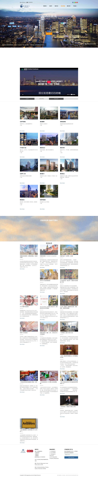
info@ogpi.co (23, 2)
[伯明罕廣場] (29, 113)
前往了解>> (49, 48)
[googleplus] (75, 2)
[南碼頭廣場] (69, 113)
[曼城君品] (69, 165)
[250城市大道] (29, 139)
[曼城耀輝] (49, 113)
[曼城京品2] (49, 139)
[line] (74, 2)
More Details (42, 267)
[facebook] (72, 2)
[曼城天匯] (69, 139)
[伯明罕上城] (29, 165)
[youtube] (77, 2)
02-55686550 (30, 2)
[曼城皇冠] (29, 191)
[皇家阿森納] (49, 191)
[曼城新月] (49, 165)
